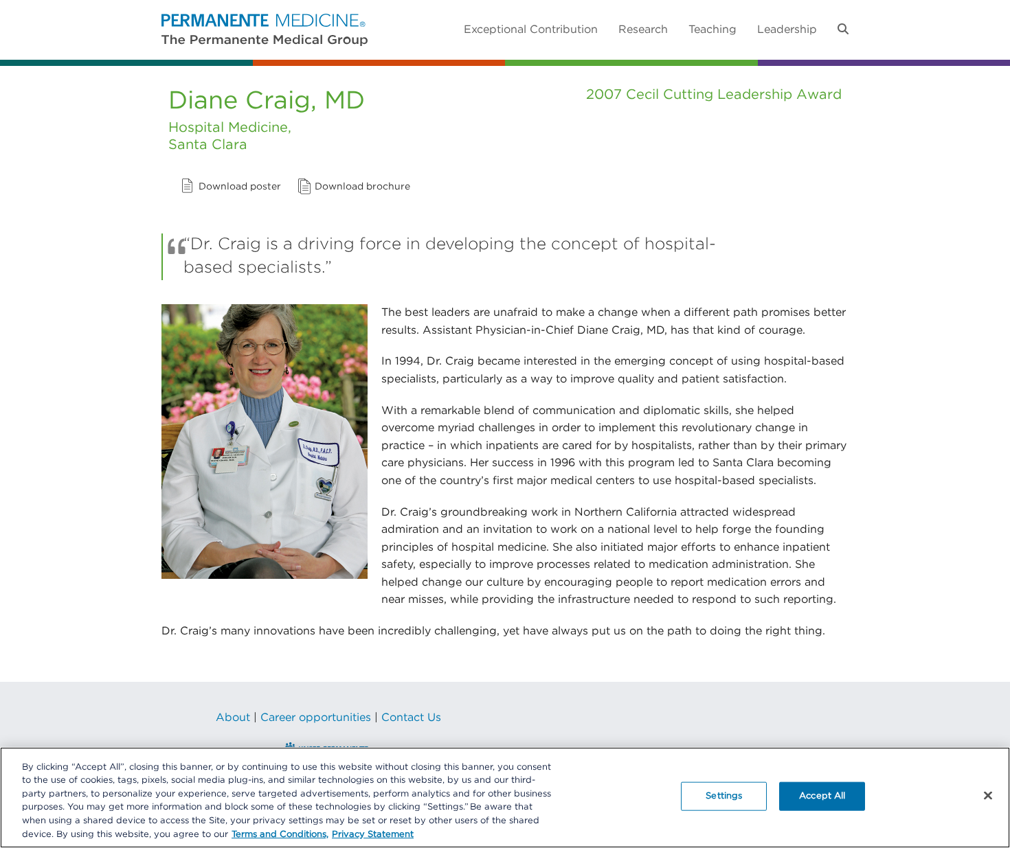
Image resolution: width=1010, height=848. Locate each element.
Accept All (822, 796)
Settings (724, 796)
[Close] (988, 796)
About (233, 717)
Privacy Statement (373, 833)
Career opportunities (315, 717)
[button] (843, 29)
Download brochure (362, 187)
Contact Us (411, 717)
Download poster (240, 187)
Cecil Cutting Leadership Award (734, 95)
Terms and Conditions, (280, 833)
